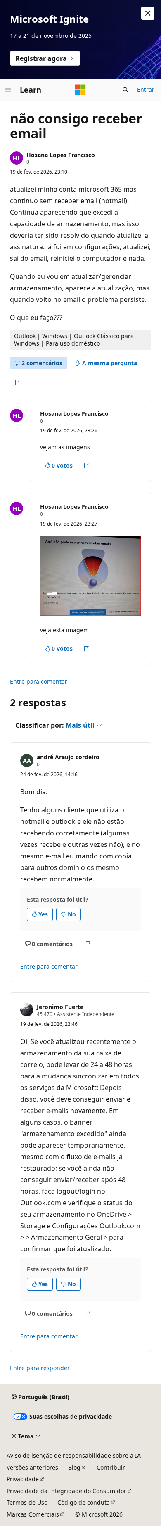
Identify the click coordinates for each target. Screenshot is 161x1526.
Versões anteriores (32, 1467)
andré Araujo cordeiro (68, 757)
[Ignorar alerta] (147, 13)
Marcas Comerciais (33, 1514)
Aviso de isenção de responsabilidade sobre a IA (74, 1455)
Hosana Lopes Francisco (60, 155)
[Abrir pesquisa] (125, 89)
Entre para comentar (38, 681)
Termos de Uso (27, 1502)
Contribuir (111, 1467)
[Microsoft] (80, 89)
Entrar (145, 89)
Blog (74, 1467)
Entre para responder (40, 1368)
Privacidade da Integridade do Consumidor (66, 1491)
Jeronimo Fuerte (60, 1007)
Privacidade (23, 1479)
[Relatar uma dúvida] (17, 382)
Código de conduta (83, 1502)
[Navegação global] (8, 89)
